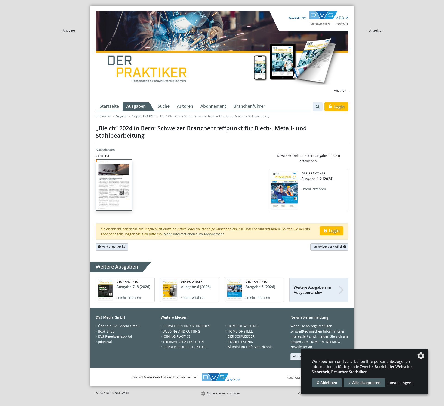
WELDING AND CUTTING (181, 331)
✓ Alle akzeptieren (364, 382)
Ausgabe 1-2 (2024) (143, 116)
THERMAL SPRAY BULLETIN (183, 341)
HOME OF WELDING (243, 326)
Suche (164, 106)
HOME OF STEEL (240, 331)
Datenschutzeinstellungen (223, 393)
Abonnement (213, 106)
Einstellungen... (401, 382)
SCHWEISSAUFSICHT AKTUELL (185, 347)
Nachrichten (105, 149)
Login (338, 106)
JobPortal (105, 341)
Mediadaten (320, 24)
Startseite (109, 106)
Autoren (185, 106)
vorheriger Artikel (113, 246)
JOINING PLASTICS (177, 336)
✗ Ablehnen (326, 382)
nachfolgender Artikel (327, 246)
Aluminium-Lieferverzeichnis (250, 347)
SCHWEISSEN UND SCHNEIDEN (186, 326)
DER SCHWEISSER (241, 336)
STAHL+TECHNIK (240, 341)
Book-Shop (106, 331)
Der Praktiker (103, 116)
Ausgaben (136, 106)
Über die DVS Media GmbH (119, 326)
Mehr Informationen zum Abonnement (194, 234)
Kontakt (341, 24)
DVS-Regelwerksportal (115, 336)
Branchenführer (249, 106)
